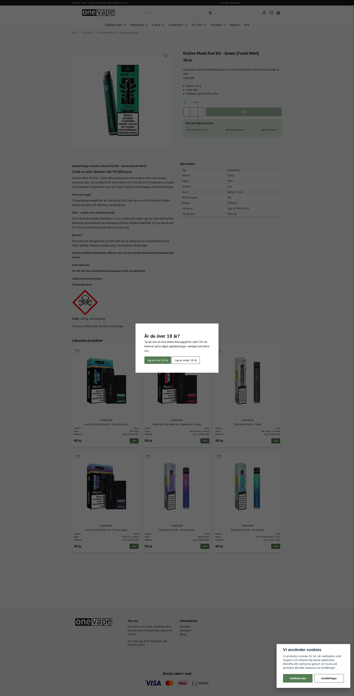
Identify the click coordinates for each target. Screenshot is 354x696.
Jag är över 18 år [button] (158, 360)
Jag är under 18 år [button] (186, 360)
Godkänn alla (298, 678)
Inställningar (329, 678)
